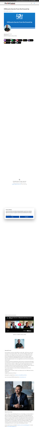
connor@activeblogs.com (11, 426)
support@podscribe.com (16, 184)
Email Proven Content (25, 0)
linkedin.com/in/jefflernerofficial (21, 375)
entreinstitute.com (22, 377)
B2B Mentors (11, 11)
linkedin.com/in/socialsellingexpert (23, 425)
